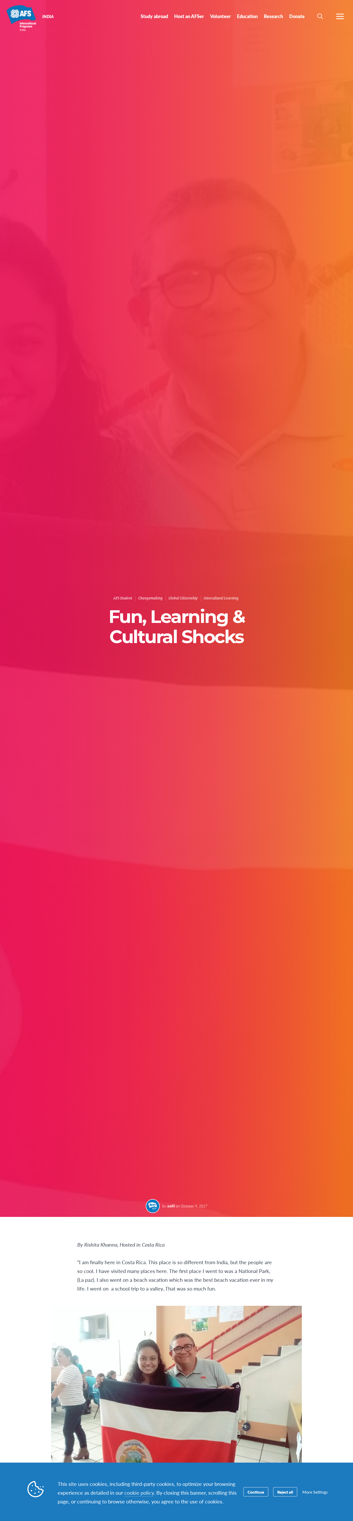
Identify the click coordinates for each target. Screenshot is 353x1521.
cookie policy (139, 1492)
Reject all (285, 1492)
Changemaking (150, 598)
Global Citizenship (183, 598)
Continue (256, 1492)
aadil (171, 1205)
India (22, 17)
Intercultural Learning (221, 598)
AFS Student (122, 598)
